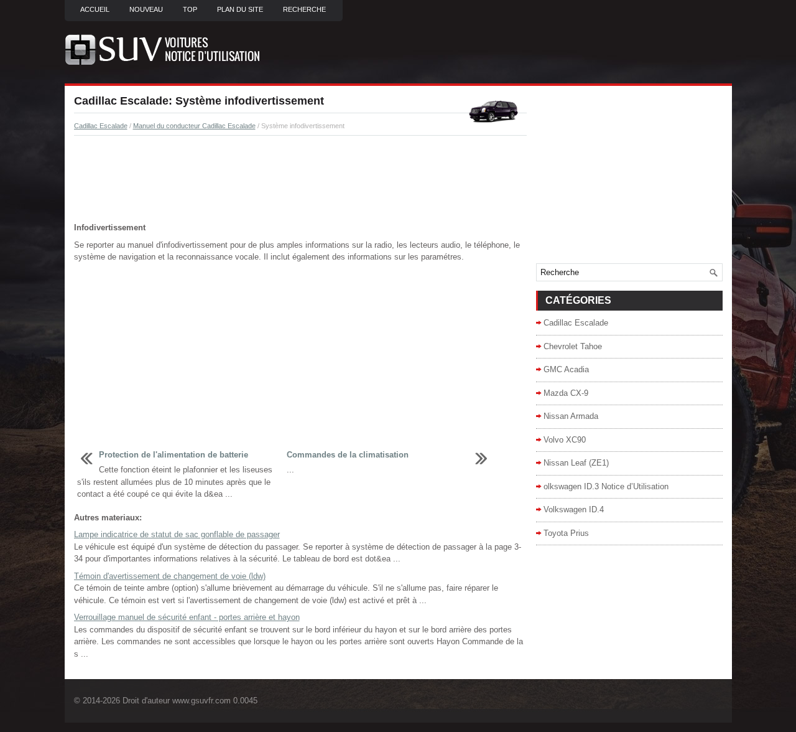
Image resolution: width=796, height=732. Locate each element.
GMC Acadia (566, 369)
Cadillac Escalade (100, 125)
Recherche (304, 9)
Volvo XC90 (565, 439)
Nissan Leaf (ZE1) (576, 462)
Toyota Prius (566, 533)
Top (190, 9)
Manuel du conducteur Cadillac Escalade (194, 125)
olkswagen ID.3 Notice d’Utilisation (606, 486)
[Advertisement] (300, 179)
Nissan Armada (571, 416)
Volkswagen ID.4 (574, 509)
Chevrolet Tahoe (573, 346)
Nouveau (146, 9)
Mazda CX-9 (566, 393)
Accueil (94, 9)
